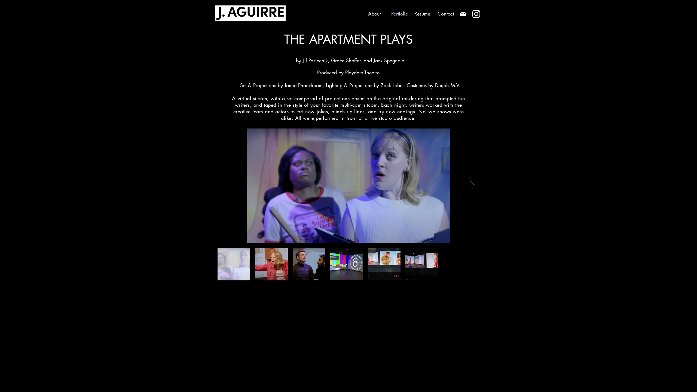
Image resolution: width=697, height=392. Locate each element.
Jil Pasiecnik (315, 60)
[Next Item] (472, 185)
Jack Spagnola (389, 60)
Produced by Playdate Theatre (348, 72)
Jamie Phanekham (303, 85)
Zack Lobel (392, 85)
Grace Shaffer (345, 60)
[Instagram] (476, 13)
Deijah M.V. (447, 85)
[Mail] (463, 14)
